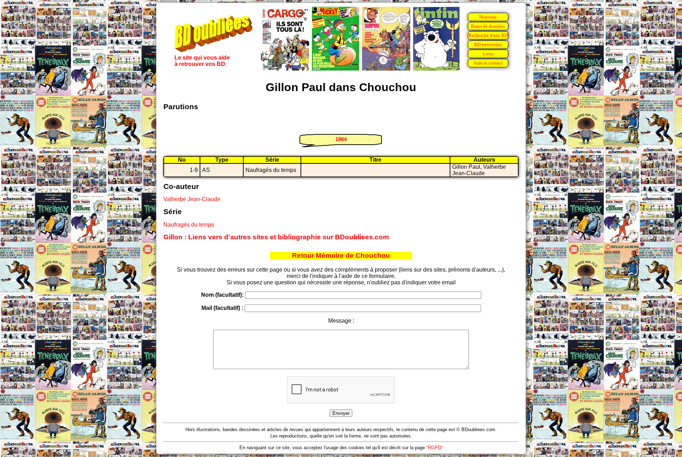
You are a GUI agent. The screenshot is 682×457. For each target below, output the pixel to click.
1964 (341, 139)
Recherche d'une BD (488, 35)
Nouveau (488, 16)
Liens (488, 53)
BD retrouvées (488, 44)
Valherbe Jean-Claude (191, 199)
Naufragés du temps (188, 225)
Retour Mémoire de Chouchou (341, 255)
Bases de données (488, 26)
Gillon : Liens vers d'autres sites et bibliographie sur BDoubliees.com (276, 237)
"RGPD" (434, 447)
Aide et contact (488, 63)
